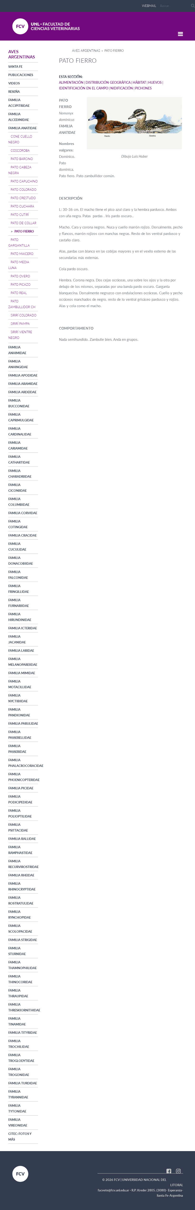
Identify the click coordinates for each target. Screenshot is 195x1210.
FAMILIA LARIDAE (21, 650)
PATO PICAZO (20, 284)
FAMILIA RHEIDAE (21, 875)
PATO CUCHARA (22, 206)
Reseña (14, 91)
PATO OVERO (20, 276)
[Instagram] (178, 1171)
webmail (149, 6)
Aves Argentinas (86, 50)
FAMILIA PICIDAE (20, 788)
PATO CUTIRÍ (20, 215)
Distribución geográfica (108, 82)
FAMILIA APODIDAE (22, 375)
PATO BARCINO (22, 159)
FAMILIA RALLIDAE (22, 839)
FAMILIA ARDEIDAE (22, 392)
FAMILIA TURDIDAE (22, 1083)
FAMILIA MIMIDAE (21, 673)
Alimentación (71, 82)
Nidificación (121, 88)
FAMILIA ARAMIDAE (22, 384)
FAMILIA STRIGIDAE (22, 940)
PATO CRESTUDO (23, 198)
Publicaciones (20, 75)
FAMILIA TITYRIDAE (22, 1032)
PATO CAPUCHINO (24, 181)
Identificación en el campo (83, 88)
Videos (14, 83)
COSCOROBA (20, 150)
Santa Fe (15, 66)
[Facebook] (168, 1171)
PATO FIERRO (24, 231)
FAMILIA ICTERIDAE (22, 628)
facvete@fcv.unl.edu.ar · (115, 1190)
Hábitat (139, 82)
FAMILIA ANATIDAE (22, 128)
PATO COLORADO (23, 189)
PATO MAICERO (22, 254)
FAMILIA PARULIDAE (23, 723)
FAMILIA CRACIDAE (22, 535)
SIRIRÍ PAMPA (20, 324)
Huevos (155, 82)
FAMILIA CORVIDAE (22, 513)
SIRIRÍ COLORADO (23, 315)
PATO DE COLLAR (23, 223)
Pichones (143, 88)
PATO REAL (19, 293)
